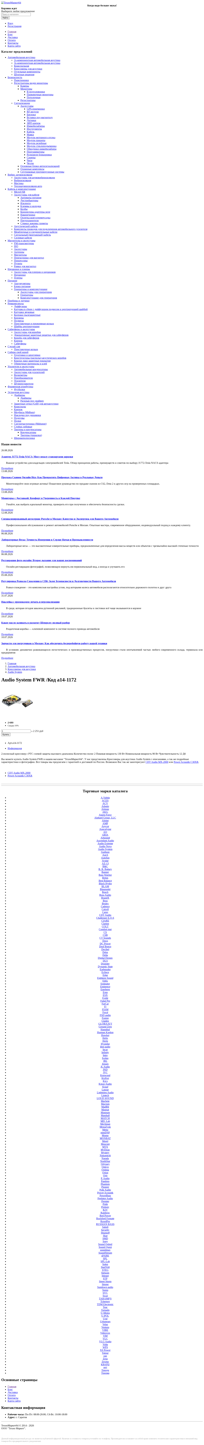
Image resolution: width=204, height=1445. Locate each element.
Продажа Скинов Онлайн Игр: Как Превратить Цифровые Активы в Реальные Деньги (51, 477)
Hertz (105, 1041)
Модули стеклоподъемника (41, 146)
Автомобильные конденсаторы (31, 369)
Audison (105, 852)
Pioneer (105, 1187)
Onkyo (105, 1167)
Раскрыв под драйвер (32, 400)
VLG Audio (105, 1341)
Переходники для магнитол (29, 257)
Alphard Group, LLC (105, 817)
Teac (105, 1307)
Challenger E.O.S (105, 918)
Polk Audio (105, 1189)
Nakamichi (105, 1155)
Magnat (105, 1109)
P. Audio (105, 1178)
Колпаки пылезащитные (27, 315)
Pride (105, 1204)
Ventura (105, 1327)
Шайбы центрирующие (27, 326)
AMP (105, 823)
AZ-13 (105, 863)
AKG (105, 812)
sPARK (105, 1255)
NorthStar (105, 1161)
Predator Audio (105, 1198)
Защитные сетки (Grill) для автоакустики (36, 403)
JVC (105, 1072)
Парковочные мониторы (40, 94)
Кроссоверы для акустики (28, 68)
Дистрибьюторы (29, 200)
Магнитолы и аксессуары (21, 240)
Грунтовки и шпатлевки (27, 355)
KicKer (105, 1078)
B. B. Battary (105, 869)
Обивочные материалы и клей (30, 363)
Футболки (19, 389)
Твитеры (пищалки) (31, 435)
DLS (105, 960)
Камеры (24, 86)
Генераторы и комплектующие (30, 289)
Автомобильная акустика (21, 57)
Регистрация (14, 26)
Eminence (105, 986)
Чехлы (30, 163)
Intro (105, 1055)
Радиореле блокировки (39, 154)
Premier (105, 1201)
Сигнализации (22, 103)
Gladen (105, 1021)
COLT (105, 926)
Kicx (105, 1081)
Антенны (19, 252)
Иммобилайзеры (36, 126)
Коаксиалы (20, 406)
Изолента (25, 203)
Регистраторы (28, 100)
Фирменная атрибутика (20, 386)
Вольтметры (20, 375)
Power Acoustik (105, 1192)
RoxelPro (105, 1221)
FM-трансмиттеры (24, 243)
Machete (105, 1101)
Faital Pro (105, 1001)
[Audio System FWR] (17, 717)
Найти (5, 18)
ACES (105, 800)
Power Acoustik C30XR (20, 775)
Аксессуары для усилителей (29, 372)
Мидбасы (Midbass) (24, 412)
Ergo (105, 992)
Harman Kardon (105, 1032)
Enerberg (105, 989)
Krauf (105, 1086)
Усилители (20, 380)
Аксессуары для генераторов (36, 292)
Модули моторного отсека (41, 137)
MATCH (105, 1118)
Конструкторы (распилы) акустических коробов (40, 358)
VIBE (105, 1330)
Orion (105, 1172)
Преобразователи (23, 378)
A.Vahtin (105, 797)
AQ (105, 832)
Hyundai (105, 1043)
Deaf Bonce (105, 946)
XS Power (105, 1350)
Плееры (18, 277)
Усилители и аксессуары (21, 366)
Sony (105, 1241)
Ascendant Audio (105, 840)
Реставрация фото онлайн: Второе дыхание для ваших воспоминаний (41, 560)
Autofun (105, 857)
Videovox (105, 1333)
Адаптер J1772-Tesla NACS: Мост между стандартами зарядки (37, 456)
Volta (105, 1344)
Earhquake (105, 969)
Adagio (105, 806)
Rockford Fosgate (105, 1218)
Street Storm (105, 1281)
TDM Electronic (105, 1304)
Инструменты (34, 129)
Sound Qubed (105, 1244)
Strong (105, 1284)
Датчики (31, 120)
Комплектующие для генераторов (38, 297)
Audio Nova (105, 846)
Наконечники (27, 214)
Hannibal (105, 1029)
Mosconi (105, 1144)
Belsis (105, 877)
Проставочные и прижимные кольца (34, 323)
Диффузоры (20, 306)
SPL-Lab (105, 1261)
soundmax (105, 1250)
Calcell (105, 909)
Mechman (105, 1124)
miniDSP (105, 1132)
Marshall (105, 1115)
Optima (105, 1169)
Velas (105, 1324)
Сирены (31, 157)
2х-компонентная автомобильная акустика (37, 60)
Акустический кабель (26, 226)
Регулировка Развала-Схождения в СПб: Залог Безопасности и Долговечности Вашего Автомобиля (58, 581)
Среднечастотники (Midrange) (30, 423)
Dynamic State (105, 966)
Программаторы (35, 151)
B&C (105, 866)
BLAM (105, 886)
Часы (29, 160)
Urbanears (105, 1321)
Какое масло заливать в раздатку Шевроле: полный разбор (35, 622)
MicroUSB (19, 192)
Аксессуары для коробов (27, 332)
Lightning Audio (105, 1092)
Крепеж (18, 340)
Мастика (18, 183)
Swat (105, 1295)
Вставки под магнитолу (40, 117)
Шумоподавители (23, 383)
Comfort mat (105, 929)
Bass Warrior (105, 875)
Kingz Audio (105, 1084)
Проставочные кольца (26, 349)
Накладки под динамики (27, 415)
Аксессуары (26, 106)
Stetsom (105, 1272)
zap (105, 1356)
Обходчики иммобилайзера (41, 149)
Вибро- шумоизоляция (20, 174)
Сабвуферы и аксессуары (21, 329)
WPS (105, 1347)
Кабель (30, 131)
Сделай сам (14, 346)
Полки (17, 421)
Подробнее (7, 468)
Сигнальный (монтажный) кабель (32, 234)
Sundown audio (105, 1287)
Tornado (105, 1310)
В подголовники (36, 91)
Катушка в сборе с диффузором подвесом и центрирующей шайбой (51, 309)
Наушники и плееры (19, 269)
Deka (105, 952)
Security (105, 1230)
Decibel (105, 949)
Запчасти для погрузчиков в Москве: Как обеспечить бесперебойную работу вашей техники (54, 643)
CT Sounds (105, 938)
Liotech (105, 1095)
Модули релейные (37, 143)
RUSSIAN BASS (105, 1224)
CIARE (105, 920)
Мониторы (26, 88)
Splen (105, 1264)
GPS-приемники (36, 109)
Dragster (105, 963)
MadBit (105, 1106)
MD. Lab (105, 1121)
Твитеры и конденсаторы (27, 429)
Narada (105, 1158)
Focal (105, 1012)
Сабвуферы (20, 343)
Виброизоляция (22, 180)
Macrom (105, 1104)
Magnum (105, 1112)
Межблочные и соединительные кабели (35, 232)
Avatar (105, 860)
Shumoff (105, 1232)
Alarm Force (105, 814)
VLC (105, 1338)
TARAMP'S (105, 1298)
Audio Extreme (105, 843)
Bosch (105, 892)
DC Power (105, 943)
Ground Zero (105, 1026)
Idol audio (105, 1046)
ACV (105, 803)
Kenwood (105, 1075)
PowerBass (105, 1195)
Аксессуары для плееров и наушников (35, 272)
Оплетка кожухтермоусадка (35, 217)
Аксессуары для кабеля (26, 194)
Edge (105, 975)
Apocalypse (105, 829)
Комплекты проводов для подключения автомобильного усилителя (50, 229)
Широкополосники (24, 438)
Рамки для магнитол (25, 266)
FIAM (105, 1009)
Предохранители (29, 220)
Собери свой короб (18, 352)
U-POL (105, 1315)
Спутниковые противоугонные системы (42, 171)
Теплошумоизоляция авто (28, 186)
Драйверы (19, 395)
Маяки (30, 134)
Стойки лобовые (23, 426)
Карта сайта (14, 46)
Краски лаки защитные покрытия (32, 360)
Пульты (18, 263)
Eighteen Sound (105, 978)
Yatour (105, 1353)
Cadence (105, 906)
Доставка (13, 37)
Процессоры (21, 260)
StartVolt (105, 1267)
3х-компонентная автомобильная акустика (37, 63)
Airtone (105, 809)
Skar (105, 1235)
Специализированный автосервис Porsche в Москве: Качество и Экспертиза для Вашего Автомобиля (60, 519)
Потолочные (33, 97)
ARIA (105, 835)
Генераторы (26, 295)
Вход (10, 23)
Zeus (105, 1358)
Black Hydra (105, 883)
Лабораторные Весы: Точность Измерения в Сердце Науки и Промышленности (47, 539)
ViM (105, 1335)
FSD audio (105, 1015)
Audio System (15, 672)
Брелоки (31, 114)
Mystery (105, 1152)
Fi (105, 1006)
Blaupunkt (105, 889)
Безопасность (15, 77)
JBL (105, 1061)
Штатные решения (24, 74)
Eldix (105, 981)
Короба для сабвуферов (26, 338)
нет (105, 1367)
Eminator (105, 983)
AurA (105, 855)
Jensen (105, 1064)
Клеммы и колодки (30, 206)
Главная (12, 31)
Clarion (105, 923)
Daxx (105, 940)
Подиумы (19, 418)
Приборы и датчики (18, 300)
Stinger (105, 1275)
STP (105, 1278)
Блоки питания (22, 286)
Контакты (13, 43)
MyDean (105, 1149)
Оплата (12, 40)
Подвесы (19, 320)
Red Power (105, 1215)
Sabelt (105, 1227)
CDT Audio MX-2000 (19, 772)
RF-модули (33, 111)
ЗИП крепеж (33, 123)
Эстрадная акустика (18, 392)
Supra (105, 1290)
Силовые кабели (23, 237)
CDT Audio (105, 915)
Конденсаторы (28, 432)
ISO (16, 246)
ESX (105, 995)
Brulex (105, 903)
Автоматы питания (30, 197)
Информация (15, 748)
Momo (105, 1135)
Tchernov (105, 1301)
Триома (105, 1373)
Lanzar (105, 1089)
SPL (105, 1258)
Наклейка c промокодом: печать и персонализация (30, 602)
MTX (105, 1147)
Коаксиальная (21, 66)
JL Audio (105, 1066)
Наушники (20, 275)
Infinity (105, 1052)
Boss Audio (105, 895)
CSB (105, 935)
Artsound (105, 837)
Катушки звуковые (24, 312)
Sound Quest (105, 1247)
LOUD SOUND (105, 1098)
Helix (105, 1038)
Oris (105, 1175)
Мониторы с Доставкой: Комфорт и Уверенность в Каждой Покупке (40, 498)
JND (105, 1069)
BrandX (105, 897)
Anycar (105, 826)
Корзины (19, 317)
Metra (105, 1129)
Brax (105, 900)
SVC (105, 1293)
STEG (105, 1270)
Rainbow (105, 1212)
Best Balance (105, 880)
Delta (105, 955)
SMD (105, 1238)
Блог (10, 34)
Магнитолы (20, 255)
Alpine (105, 820)
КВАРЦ (105, 1364)
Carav (105, 912)
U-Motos (105, 1313)
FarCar (105, 1003)
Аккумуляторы (22, 283)
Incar (105, 1049)
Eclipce (105, 972)
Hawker (105, 1035)
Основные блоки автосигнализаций (40, 166)
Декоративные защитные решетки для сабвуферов (41, 335)
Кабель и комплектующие (22, 189)
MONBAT (105, 1138)
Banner (105, 872)
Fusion (105, 1018)
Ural (105, 1318)
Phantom (105, 1184)
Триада (105, 1370)
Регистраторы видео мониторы (31, 83)
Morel (105, 1141)
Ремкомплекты (16, 303)
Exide (105, 998)
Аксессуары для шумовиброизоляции (34, 177)
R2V (105, 1210)
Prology (105, 1207)
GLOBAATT (105, 1023)
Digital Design (105, 958)
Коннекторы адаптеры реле (35, 212)
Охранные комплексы (32, 169)
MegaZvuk (105, 1126)
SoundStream (105, 1252)
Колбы (24, 209)
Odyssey (105, 1164)
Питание (12, 280)
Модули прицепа (36, 140)
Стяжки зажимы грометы (34, 223)
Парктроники (21, 80)
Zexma (105, 1361)
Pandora (105, 1181)
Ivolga (105, 1058)
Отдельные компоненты (27, 71)
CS (105, 932)
